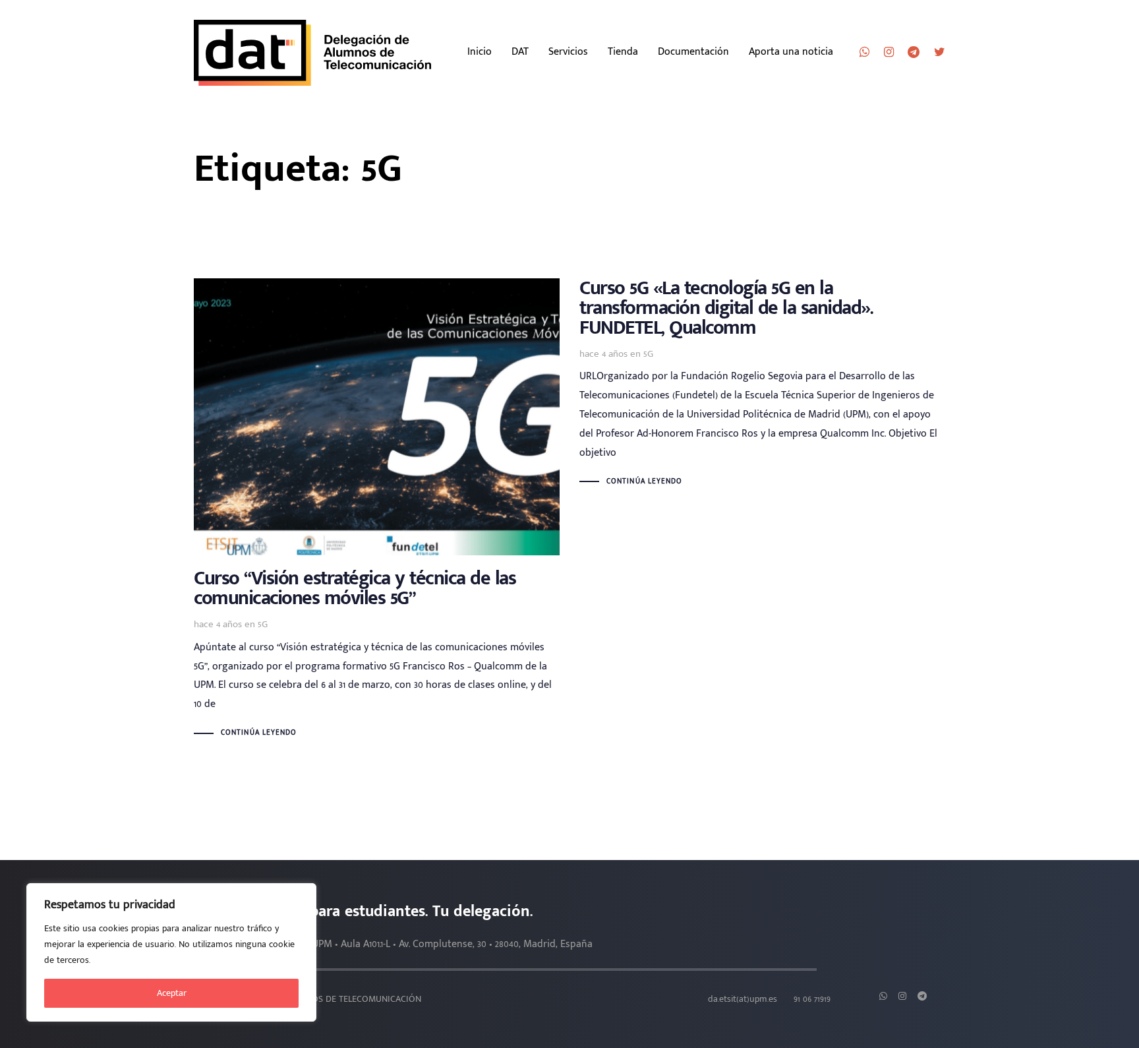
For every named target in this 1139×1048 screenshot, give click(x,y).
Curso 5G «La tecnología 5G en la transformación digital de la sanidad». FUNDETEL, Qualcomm (762, 383)
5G (263, 624)
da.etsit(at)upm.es (742, 999)
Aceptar (172, 993)
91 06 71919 (812, 999)
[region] (171, 952)
